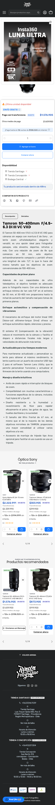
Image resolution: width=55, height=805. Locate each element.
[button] (13, 799)
